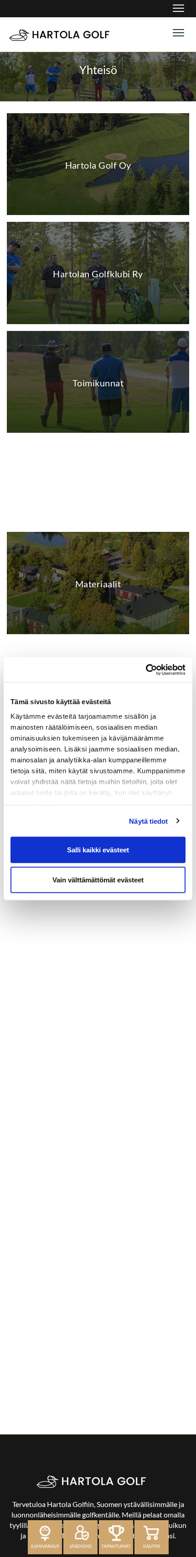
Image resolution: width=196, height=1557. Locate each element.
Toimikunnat (98, 382)
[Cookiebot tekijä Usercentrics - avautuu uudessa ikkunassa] (146, 670)
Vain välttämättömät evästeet (98, 879)
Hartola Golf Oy (98, 165)
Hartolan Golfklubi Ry (98, 273)
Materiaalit (98, 583)
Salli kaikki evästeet (98, 850)
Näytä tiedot (148, 821)
